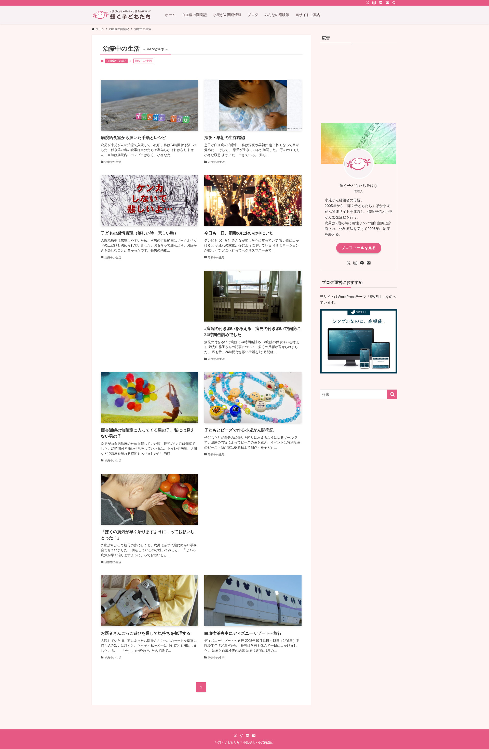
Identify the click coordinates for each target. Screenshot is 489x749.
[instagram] (374, 3)
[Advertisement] (149, 315)
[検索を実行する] (392, 394)
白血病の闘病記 (116, 60)
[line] (380, 3)
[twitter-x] (367, 3)
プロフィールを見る (359, 248)
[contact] (387, 3)
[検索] (394, 3)
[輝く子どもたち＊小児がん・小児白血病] (122, 15)
